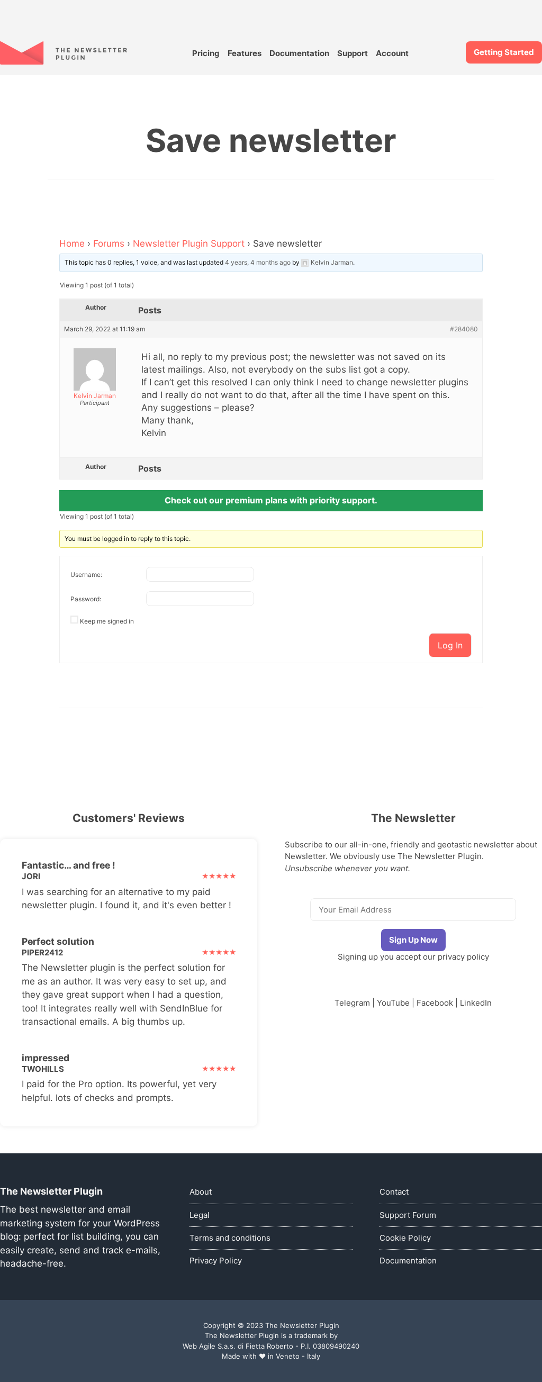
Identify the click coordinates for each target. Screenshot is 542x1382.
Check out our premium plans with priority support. (271, 500)
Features (244, 53)
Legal (199, 1215)
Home (72, 243)
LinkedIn (476, 1003)
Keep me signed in (107, 621)
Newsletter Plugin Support (189, 243)
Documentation (299, 53)
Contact (394, 1192)
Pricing (206, 53)
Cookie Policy (405, 1238)
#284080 (464, 329)
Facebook (435, 1003)
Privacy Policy (215, 1260)
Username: (86, 575)
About (200, 1192)
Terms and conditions (229, 1238)
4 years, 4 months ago (258, 262)
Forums (108, 243)
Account (392, 53)
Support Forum (408, 1215)
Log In (450, 645)
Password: (85, 599)
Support (352, 53)
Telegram (352, 1003)
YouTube (393, 1003)
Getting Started (504, 52)
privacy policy (463, 957)
